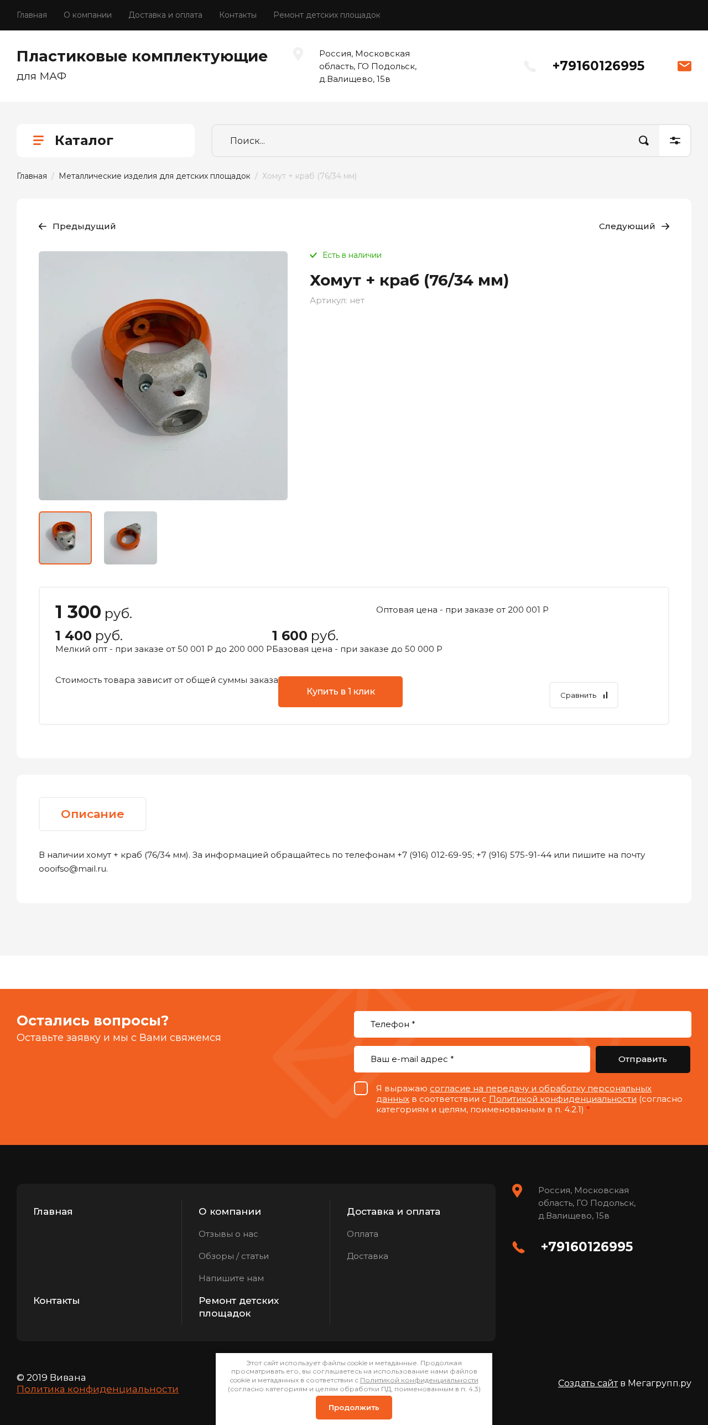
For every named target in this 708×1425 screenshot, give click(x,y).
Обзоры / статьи (234, 1256)
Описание (92, 814)
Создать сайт (588, 1383)
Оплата (362, 1234)
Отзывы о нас (228, 1234)
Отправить (642, 1059)
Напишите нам (231, 1278)
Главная (32, 15)
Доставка (367, 1256)
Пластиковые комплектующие (142, 56)
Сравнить (578, 695)
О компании (88, 15)
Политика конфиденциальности (98, 1389)
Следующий (627, 226)
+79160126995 (598, 66)
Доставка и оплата (165, 15)
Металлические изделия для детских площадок (155, 176)
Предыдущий (84, 226)
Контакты (238, 15)
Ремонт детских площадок (327, 15)
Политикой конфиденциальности (563, 1099)
